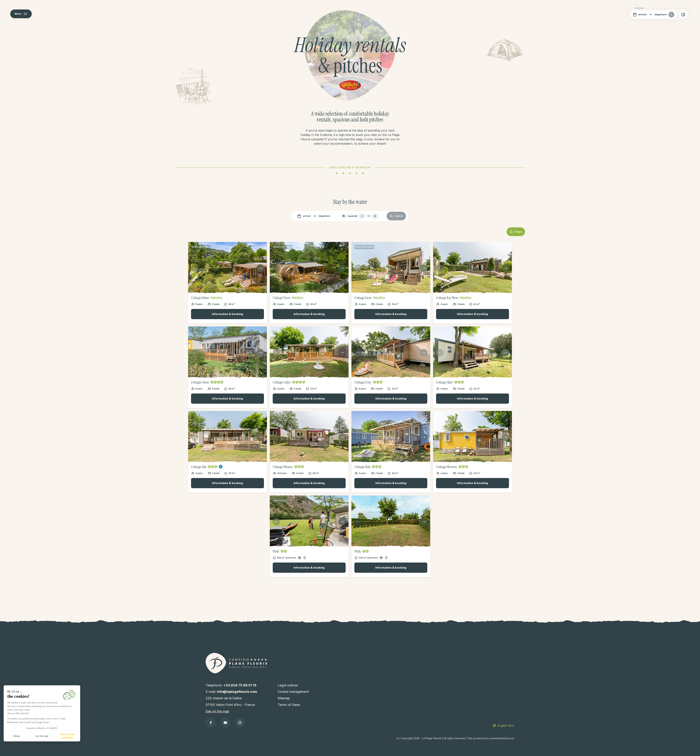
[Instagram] (240, 723)
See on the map (217, 711)
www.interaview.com (502, 738)
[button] (21, 13)
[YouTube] (225, 723)
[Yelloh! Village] (350, 85)
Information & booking (227, 314)
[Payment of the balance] (683, 14)
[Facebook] (211, 723)
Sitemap (284, 698)
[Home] (236, 663)
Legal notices (288, 685)
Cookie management (293, 692)
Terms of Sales (289, 705)
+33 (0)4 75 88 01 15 (239, 685)
